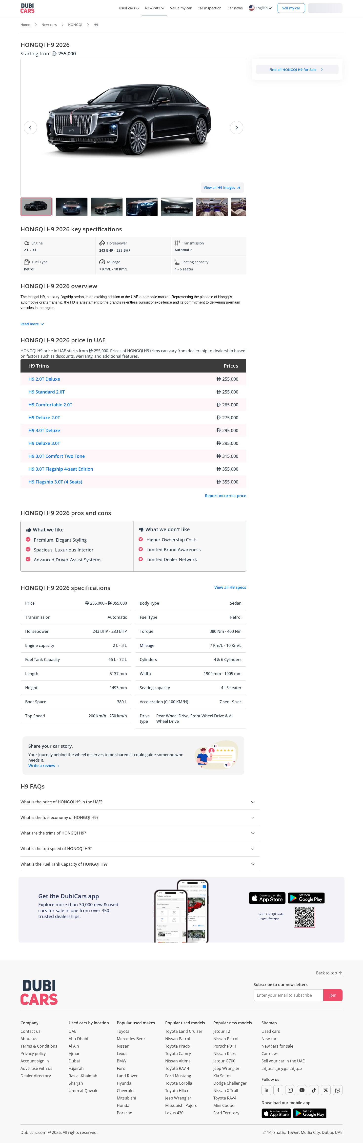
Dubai (74, 1061)
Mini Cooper (224, 1105)
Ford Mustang (178, 1075)
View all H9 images (219, 187)
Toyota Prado (177, 1046)
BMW (121, 1061)
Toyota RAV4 (224, 1098)
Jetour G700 (224, 1061)
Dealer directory (35, 1075)
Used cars (271, 1031)
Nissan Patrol (177, 1038)
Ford (121, 1068)
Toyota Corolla (178, 1083)
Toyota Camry (178, 1053)
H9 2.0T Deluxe (44, 379)
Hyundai (124, 1083)
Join (332, 995)
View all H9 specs (230, 587)
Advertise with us (36, 1068)
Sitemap (269, 1023)
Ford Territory (226, 1113)
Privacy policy (33, 1053)
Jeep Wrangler (178, 1098)
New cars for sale (277, 1046)
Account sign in (34, 1061)
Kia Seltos (222, 1075)
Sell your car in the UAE (283, 1061)
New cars (270, 1038)
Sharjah (76, 1083)
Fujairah (76, 1068)
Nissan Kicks (224, 1053)
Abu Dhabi (78, 1038)
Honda (123, 1105)
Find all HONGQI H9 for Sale (292, 69)
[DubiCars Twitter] (325, 1090)
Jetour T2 (221, 1031)
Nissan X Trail (225, 1090)
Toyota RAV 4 (177, 1068)
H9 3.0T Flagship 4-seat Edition (60, 469)
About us (28, 1038)
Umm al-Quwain (84, 1090)
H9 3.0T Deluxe (44, 430)
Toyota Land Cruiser (183, 1031)
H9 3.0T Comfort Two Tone (56, 456)
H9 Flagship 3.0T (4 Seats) (55, 482)
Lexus (122, 1053)
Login (325, 7)
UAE (72, 1031)
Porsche (124, 1113)
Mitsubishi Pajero (181, 1105)
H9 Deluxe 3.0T (44, 443)
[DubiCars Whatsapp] (337, 1090)
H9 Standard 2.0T (46, 392)
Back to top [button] (326, 973)
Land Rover (127, 1075)
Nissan (123, 1046)
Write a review (42, 765)
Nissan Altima (178, 1061)
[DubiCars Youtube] (302, 1090)
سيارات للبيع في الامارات (282, 1069)
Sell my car (291, 8)
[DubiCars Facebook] (278, 1090)
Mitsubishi (126, 1098)
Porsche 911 (224, 1046)
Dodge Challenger (230, 1083)
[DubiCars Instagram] (290, 1090)
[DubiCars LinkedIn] (266, 1090)
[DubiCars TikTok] (313, 1090)
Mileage (147, 645)
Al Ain (74, 1046)
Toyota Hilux (176, 1090)
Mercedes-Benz (131, 1038)
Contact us (30, 1031)
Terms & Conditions (38, 1046)
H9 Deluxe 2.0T (44, 417)
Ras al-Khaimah (83, 1075)
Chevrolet (126, 1090)
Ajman (75, 1053)
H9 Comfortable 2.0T (50, 405)
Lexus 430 (174, 1113)
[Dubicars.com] (39, 992)
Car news (270, 1053)
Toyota (123, 1031)
